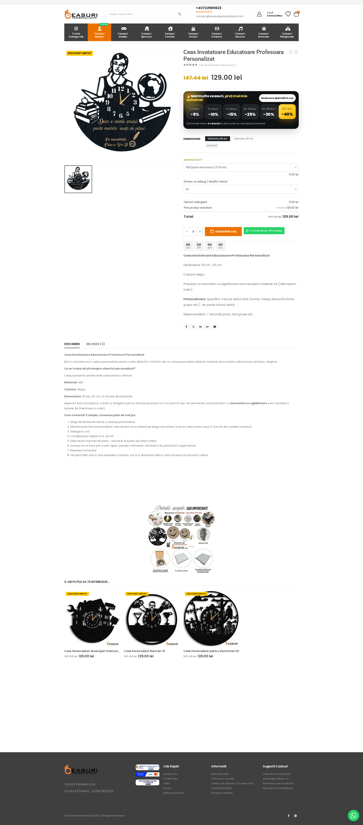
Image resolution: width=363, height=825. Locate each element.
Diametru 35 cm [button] (217, 138)
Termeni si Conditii (222, 778)
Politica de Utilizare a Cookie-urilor (232, 783)
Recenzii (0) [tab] (95, 344)
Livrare (168, 788)
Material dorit (200, 160)
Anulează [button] (212, 145)
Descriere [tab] (72, 344)
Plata (167, 783)
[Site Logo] (81, 14)
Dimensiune (191, 139)
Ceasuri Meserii (101, 30)
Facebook (186, 327)
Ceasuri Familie (170, 35)
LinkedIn (201, 327)
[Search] (179, 14)
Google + (208, 327)
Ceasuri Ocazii (193, 35)
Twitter (193, 327)
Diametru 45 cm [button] (244, 138)
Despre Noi (170, 774)
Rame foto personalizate (278, 783)
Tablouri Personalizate (276, 774)
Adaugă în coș (226, 231)
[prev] (290, 52)
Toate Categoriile (76, 35)
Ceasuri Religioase (287, 35)
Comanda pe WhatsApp (266, 230)
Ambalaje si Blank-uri (276, 778)
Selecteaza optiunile (113, 596)
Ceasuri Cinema (216, 35)
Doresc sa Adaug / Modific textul (213, 181)
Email (215, 327)
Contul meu (171, 778)
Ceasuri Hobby (123, 35)
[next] (296, 52)
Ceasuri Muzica (240, 35)
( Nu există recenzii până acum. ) (218, 65)
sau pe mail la (204, 11)
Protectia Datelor (221, 788)
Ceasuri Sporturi (146, 35)
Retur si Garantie (174, 793)
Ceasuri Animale (263, 35)
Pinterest (295, 816)
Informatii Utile (220, 774)
